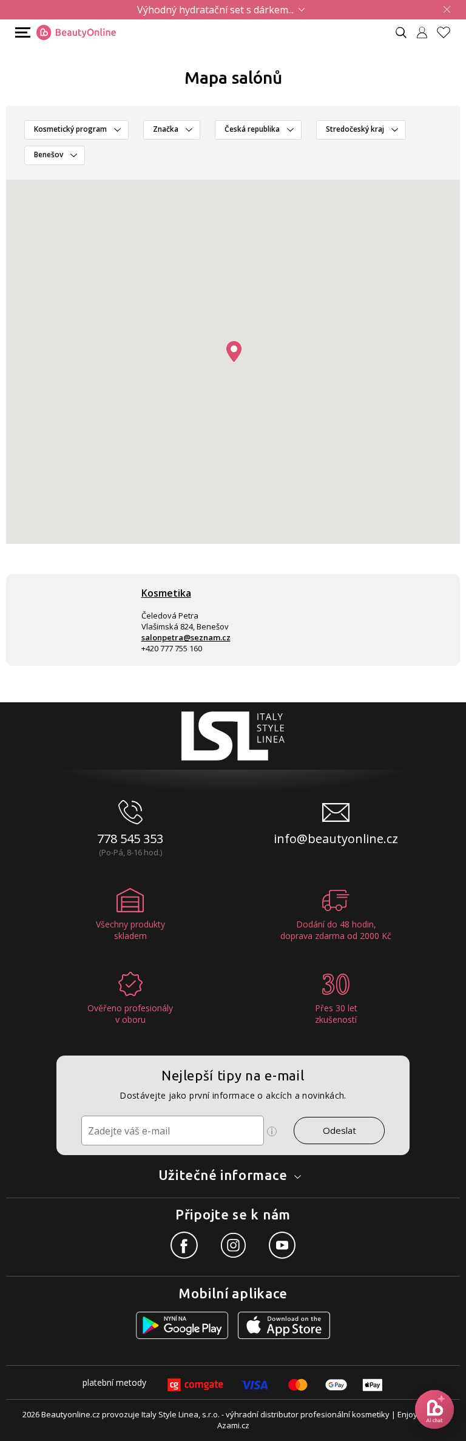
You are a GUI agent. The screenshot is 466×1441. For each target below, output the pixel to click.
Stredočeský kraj (355, 129)
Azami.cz (233, 1425)
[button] (233, 351)
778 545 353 (130, 838)
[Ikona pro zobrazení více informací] (272, 1131)
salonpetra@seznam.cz (186, 637)
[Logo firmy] (76, 33)
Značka (165, 129)
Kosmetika (166, 593)
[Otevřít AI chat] (434, 1409)
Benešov (48, 154)
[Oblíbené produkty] (448, 32)
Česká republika (252, 129)
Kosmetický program (70, 129)
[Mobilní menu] (21, 32)
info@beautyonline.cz (336, 838)
